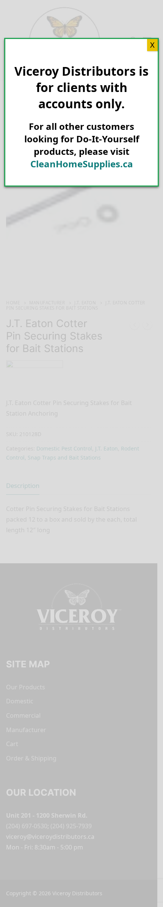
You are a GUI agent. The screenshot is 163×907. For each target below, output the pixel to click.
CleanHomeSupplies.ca (81, 163)
